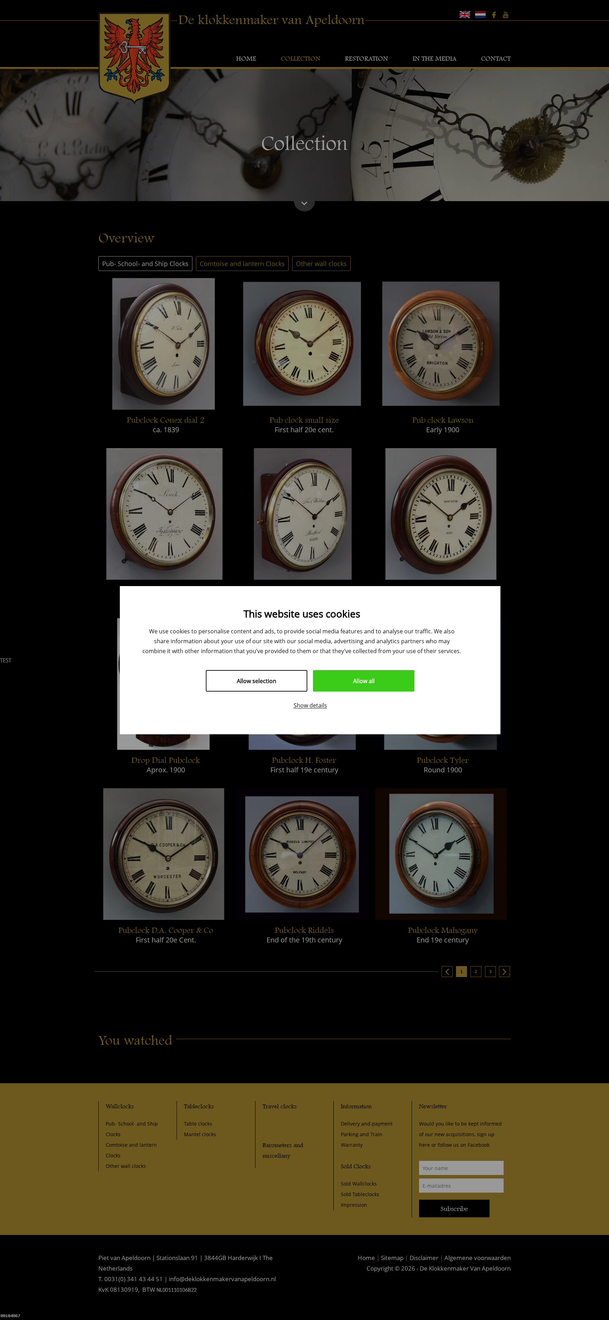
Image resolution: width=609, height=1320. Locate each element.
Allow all (364, 681)
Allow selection (256, 681)
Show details (310, 705)
